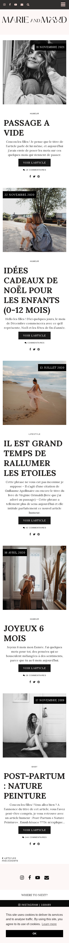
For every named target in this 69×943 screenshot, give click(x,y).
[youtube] (15, 4)
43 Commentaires (35, 528)
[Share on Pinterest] (38, 176)
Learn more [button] (49, 924)
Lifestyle (34, 434)
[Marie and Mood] (34, 20)
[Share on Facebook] (30, 176)
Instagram (36, 904)
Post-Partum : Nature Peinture (34, 786)
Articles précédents (10, 859)
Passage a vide (27, 128)
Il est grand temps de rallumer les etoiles (33, 458)
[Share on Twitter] (34, 176)
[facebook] (10, 4)
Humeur (34, 114)
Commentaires (36, 343)
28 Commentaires (35, 675)
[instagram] (4, 4)
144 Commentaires (35, 837)
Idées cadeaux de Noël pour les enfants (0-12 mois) (32, 290)
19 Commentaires (35, 170)
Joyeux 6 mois (24, 633)
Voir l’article (34, 162)
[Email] (22, 4)
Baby (35, 767)
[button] (64, 5)
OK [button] (34, 933)
